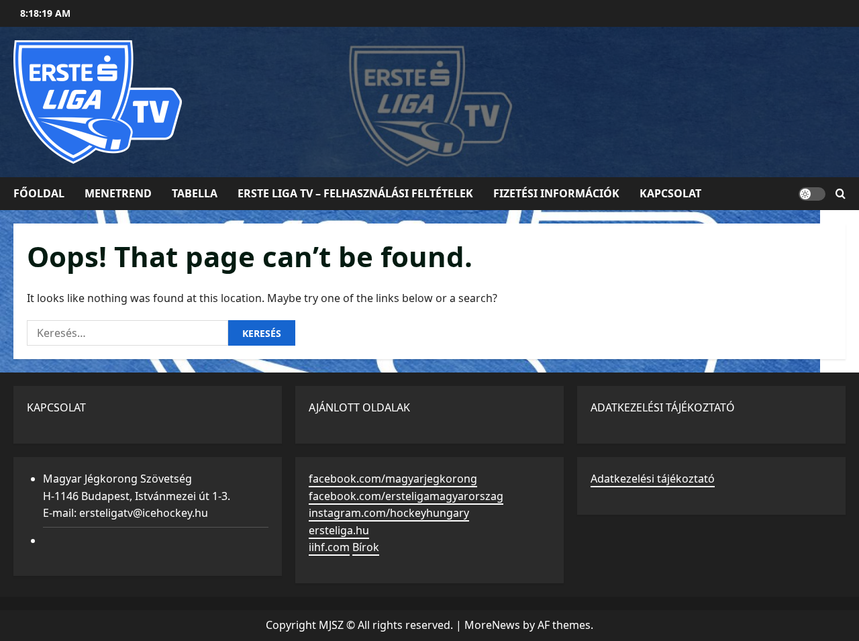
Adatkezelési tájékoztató (653, 478)
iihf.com (329, 547)
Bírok (365, 547)
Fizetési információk (556, 193)
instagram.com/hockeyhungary (389, 512)
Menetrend (118, 193)
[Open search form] (841, 194)
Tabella (194, 193)
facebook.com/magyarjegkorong (393, 478)
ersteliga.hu (339, 530)
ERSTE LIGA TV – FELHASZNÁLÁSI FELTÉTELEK (355, 193)
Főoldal (38, 193)
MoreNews (492, 625)
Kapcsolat (670, 193)
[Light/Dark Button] (812, 194)
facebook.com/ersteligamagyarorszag (406, 496)
